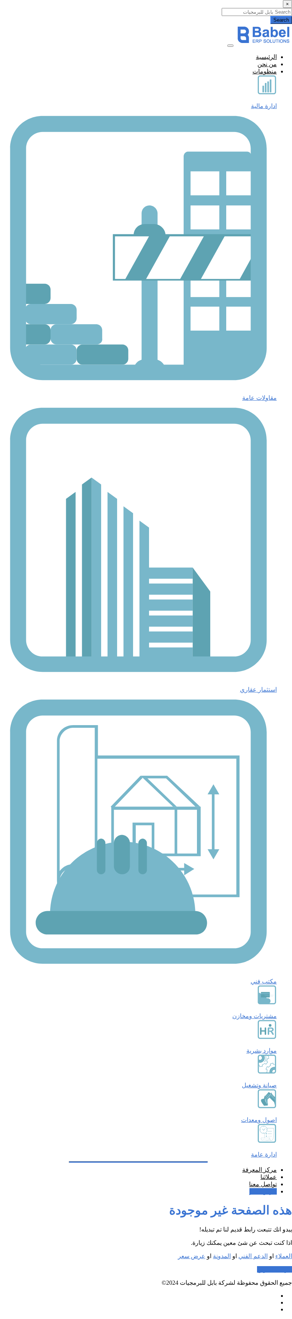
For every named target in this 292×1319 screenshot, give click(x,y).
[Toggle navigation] (230, 46)
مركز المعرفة (259, 1169)
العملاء (283, 1256)
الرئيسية (266, 57)
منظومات (264, 71)
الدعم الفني (253, 1256)
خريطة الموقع (274, 1269)
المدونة (222, 1256)
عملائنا (268, 1177)
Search (281, 20)
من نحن (267, 64)
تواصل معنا (263, 1184)
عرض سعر (263, 1191)
